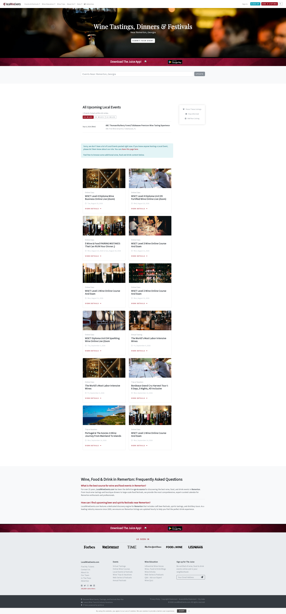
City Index (201, 599)
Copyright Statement (169, 599)
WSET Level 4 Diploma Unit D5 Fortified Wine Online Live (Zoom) (148, 197)
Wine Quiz (149, 580)
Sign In (245, 4)
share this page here (130, 149)
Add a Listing (269, 4)
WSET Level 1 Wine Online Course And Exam (102, 292)
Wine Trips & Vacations (122, 574)
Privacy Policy (155, 599)
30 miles (99, 117)
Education (48, 4)
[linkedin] (94, 585)
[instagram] (88, 585)
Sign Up (255, 4)
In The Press (86, 578)
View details (92, 208)
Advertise (90, 4)
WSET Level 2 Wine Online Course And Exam (148, 292)
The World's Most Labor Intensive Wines (148, 339)
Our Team (85, 575)
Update (200, 74)
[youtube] (91, 585)
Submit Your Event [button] (142, 40)
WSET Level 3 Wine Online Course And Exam (148, 245)
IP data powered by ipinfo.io (93, 605)
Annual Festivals (119, 580)
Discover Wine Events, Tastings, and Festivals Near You (103, 599)
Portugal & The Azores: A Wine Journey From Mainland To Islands (103, 434)
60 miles (88, 117)
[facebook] (82, 585)
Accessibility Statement (188, 599)
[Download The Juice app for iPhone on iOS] (156, 61)
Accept (181, 611)
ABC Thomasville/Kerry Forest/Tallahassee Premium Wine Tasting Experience (138, 125)
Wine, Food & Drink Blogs (155, 569)
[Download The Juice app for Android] (175, 61)
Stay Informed (193, 114)
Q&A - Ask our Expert (153, 577)
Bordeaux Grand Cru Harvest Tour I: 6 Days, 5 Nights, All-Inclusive (149, 387)
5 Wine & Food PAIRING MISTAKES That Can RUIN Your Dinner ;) (102, 245)
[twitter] (85, 585)
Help (79, 4)
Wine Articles (150, 571)
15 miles (110, 117)
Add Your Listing (193, 118)
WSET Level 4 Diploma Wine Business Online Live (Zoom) (100, 197)
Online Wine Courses (121, 569)
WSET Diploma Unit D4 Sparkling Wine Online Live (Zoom (102, 339)
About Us (85, 572)
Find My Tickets (87, 566)
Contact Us (85, 569)
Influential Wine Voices (154, 566)
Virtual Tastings (119, 566)
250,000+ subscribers (88, 588)
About (70, 4)
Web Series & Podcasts (122, 577)
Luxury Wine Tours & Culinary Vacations (98, 602)
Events (32, 4)
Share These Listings (193, 109)
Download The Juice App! (125, 61)
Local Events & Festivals (123, 571)
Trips (61, 4)
